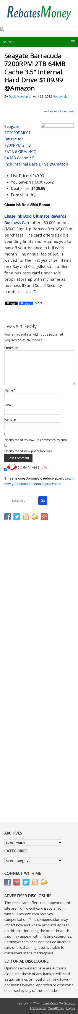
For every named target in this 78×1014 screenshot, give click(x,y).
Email (9, 405)
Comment (12, 347)
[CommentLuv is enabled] (27, 469)
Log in (70, 1008)
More (38, 303)
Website (10, 419)
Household (60, 96)
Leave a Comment (61, 111)
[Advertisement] (25, 613)
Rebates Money (39, 13)
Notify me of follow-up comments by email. (36, 440)
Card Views (50, 1003)
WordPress (56, 1008)
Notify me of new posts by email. (28, 451)
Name (9, 390)
